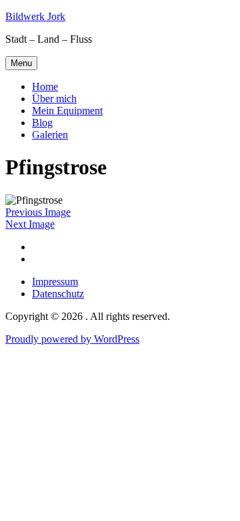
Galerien (50, 134)
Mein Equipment (67, 110)
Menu (21, 63)
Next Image (30, 224)
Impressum (55, 281)
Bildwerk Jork (35, 16)
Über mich (54, 98)
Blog (42, 122)
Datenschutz (58, 293)
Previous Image (38, 212)
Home (45, 86)
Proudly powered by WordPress (72, 339)
